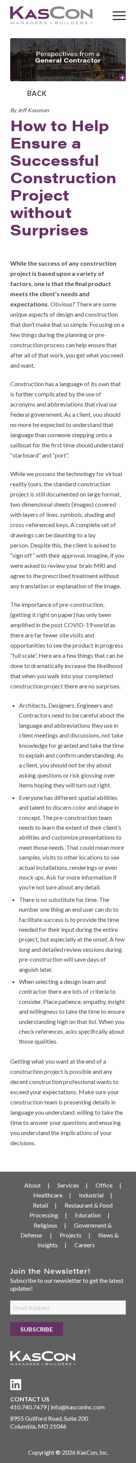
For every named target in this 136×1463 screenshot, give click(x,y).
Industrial (91, 1195)
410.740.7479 (28, 1406)
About (32, 1185)
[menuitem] (115, 15)
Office (104, 1185)
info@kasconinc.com (78, 1406)
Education (88, 1215)
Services (68, 1185)
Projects (71, 1235)
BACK (37, 93)
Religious (45, 1225)
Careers (84, 1244)
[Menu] (115, 15)
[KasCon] (56, 15)
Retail (40, 1205)
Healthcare (47, 1195)
